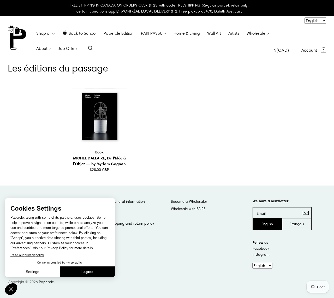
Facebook (261, 248)
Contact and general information (117, 201)
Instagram (261, 254)
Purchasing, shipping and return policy (122, 223)
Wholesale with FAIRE (188, 208)
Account (309, 50)
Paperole (46, 281)
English (267, 224)
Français (297, 224)
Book (99, 152)
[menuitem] (45, 32)
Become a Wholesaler (189, 201)
